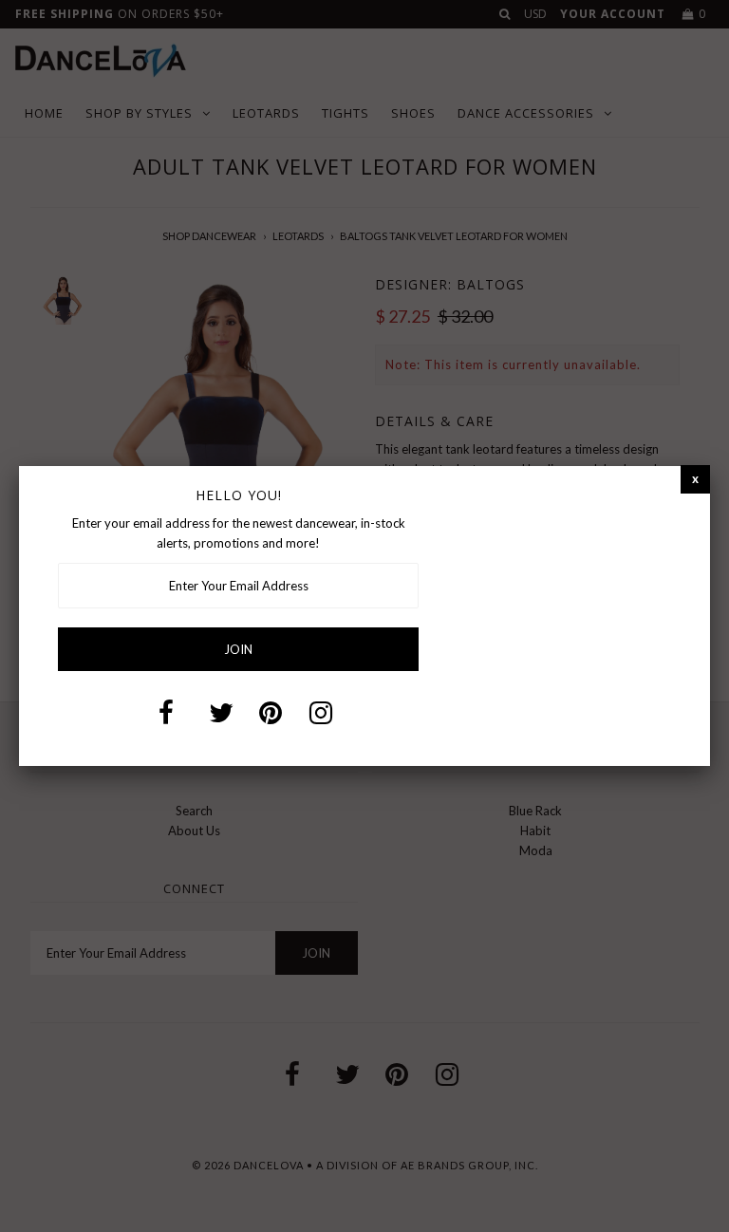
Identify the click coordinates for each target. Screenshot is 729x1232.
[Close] (695, 479)
